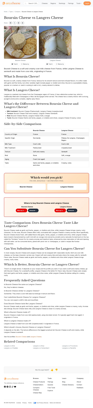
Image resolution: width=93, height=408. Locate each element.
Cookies (18, 402)
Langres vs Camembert (41, 348)
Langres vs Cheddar (11, 348)
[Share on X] (14, 23)
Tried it (16, 64)
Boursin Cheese (39, 130)
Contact (79, 385)
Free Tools (51, 388)
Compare (17, 11)
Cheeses (45, 3)
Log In (87, 3)
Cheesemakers (38, 385)
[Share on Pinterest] (18, 23)
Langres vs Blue (38, 346)
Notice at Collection (55, 402)
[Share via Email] (22, 23)
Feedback (80, 388)
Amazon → (33, 210)
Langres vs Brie (9, 346)
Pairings (70, 3)
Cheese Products (39, 382)
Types (11, 11)
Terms (30, 402)
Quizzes (50, 385)
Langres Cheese (67, 130)
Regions (53, 3)
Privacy (24, 402)
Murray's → (21, 210)
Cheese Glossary (68, 385)
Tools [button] (78, 3)
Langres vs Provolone (69, 346)
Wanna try (26, 64)
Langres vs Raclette (69, 348)
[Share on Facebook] (10, 23)
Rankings (62, 3)
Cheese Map (37, 393)
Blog (63, 382)
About (79, 382)
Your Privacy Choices (42, 402)
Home (5, 11)
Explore (50, 390)
